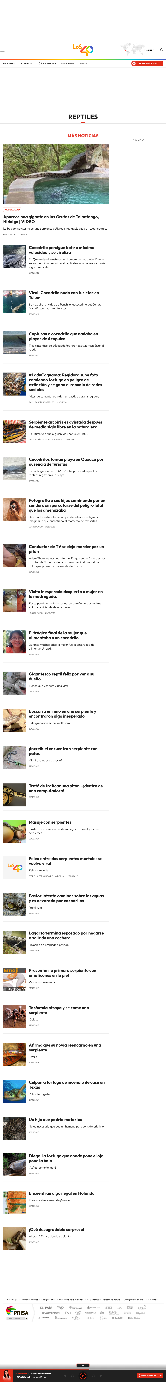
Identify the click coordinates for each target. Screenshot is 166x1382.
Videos (83, 63)
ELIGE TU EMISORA (148, 1375)
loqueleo (117, 1317)
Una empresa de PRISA (17, 1310)
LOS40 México (83, 50)
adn (129, 1308)
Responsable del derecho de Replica (103, 1299)
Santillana (77, 1308)
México (148, 49)
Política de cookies (29, 1299)
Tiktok (66, 1278)
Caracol (140, 1308)
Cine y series (67, 63)
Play (83, 1375)
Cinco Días (90, 1312)
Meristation (133, 1317)
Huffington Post (50, 1312)
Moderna (59, 1317)
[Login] (161, 50)
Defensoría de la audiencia (71, 1299)
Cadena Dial (102, 1312)
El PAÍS (45, 1308)
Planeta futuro (126, 1312)
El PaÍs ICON (89, 1317)
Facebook (86, 1278)
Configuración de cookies (135, 1299)
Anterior (65, 1376)
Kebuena (137, 1312)
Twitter (92, 1278)
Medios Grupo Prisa (17, 1318)
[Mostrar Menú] (4, 50)
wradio (77, 1312)
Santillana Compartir (94, 1308)
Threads (99, 1278)
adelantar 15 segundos (93, 1376)
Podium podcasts (75, 1317)
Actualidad (26, 63)
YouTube (73, 1278)
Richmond (43, 1317)
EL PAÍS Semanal (114, 1312)
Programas (49, 63)
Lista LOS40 (9, 63)
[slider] (83, 1369)
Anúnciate (155, 1299)
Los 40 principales (61, 1308)
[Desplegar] (83, 1365)
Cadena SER (108, 1308)
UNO (68, 1312)
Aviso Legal (12, 1299)
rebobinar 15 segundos (73, 1376)
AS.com (118, 1308)
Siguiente (101, 1376)
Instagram (79, 1278)
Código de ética (49, 1299)
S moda (103, 1317)
